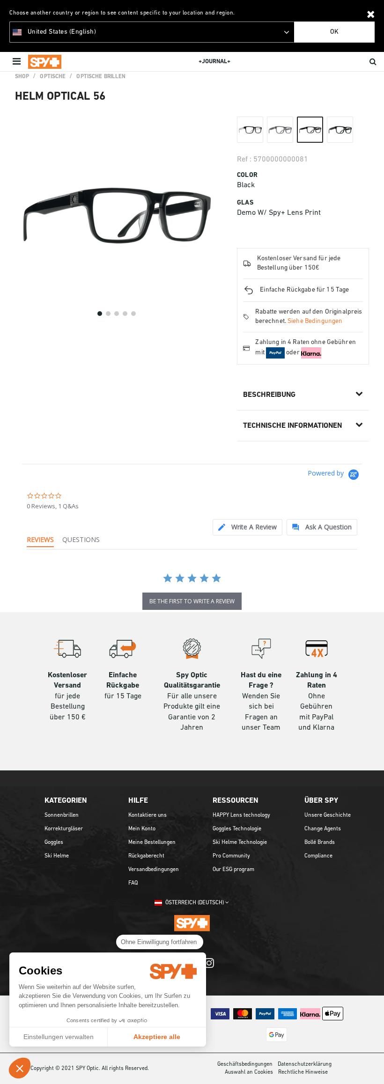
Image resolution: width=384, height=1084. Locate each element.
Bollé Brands (319, 842)
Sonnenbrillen (61, 815)
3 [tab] (116, 313)
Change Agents (322, 829)
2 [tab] (108, 313)
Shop (22, 77)
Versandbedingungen (153, 869)
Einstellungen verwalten (58, 1036)
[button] (19, 1068)
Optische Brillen (101, 77)
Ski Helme (56, 856)
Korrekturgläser (63, 829)
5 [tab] (133, 313)
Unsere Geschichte (327, 815)
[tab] (247, 527)
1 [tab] (99, 313)
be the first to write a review (192, 601)
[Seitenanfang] (372, 1065)
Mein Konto (141, 829)
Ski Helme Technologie (240, 842)
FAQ (133, 883)
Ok (334, 32)
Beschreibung (269, 395)
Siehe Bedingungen (315, 321)
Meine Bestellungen (152, 842)
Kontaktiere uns (147, 815)
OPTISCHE (53, 77)
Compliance (318, 856)
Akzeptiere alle (156, 1036)
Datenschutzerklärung (305, 1064)
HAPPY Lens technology (241, 815)
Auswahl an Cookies (249, 1072)
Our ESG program (233, 869)
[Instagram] (209, 967)
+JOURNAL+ (214, 62)
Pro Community (231, 856)
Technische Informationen (292, 426)
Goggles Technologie (237, 829)
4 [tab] (125, 313)
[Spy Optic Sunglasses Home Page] (44, 62)
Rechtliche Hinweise (303, 1072)
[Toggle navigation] (17, 62)
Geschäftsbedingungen (245, 1064)
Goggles (53, 842)
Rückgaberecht (146, 856)
